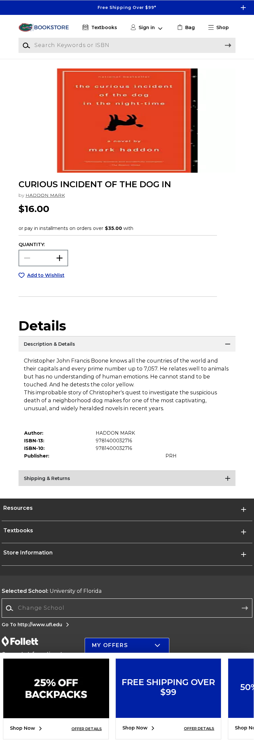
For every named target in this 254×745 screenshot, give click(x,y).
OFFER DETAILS (86, 728)
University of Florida (52, 591)
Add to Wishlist (45, 275)
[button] (127, 7)
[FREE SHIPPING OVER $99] (168, 713)
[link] (185, 27)
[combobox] (127, 608)
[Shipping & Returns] (127, 479)
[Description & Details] (127, 344)
